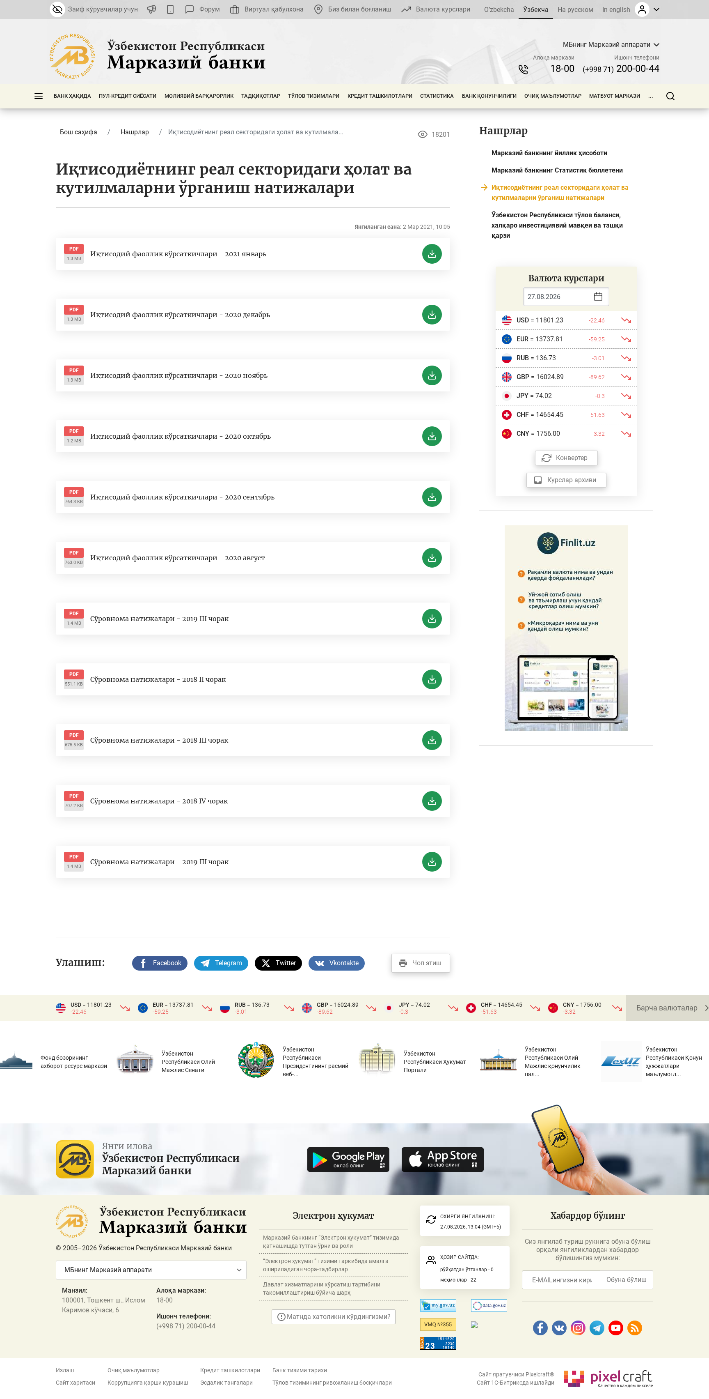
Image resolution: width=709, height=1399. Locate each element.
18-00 (562, 68)
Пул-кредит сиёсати (127, 96)
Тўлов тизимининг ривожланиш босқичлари (332, 1382)
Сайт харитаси (75, 1382)
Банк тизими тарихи (299, 1370)
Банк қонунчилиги (489, 96)
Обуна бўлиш (626, 1280)
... (650, 96)
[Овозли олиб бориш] (151, 9)
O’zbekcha (499, 10)
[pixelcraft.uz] (608, 1377)
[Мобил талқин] (170, 9)
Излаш (65, 1370)
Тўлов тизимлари (313, 96)
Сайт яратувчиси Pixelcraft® (516, 1374)
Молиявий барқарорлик (199, 96)
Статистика (437, 96)
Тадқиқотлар (260, 96)
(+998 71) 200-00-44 (185, 1326)
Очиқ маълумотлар (552, 96)
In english (616, 10)
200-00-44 (621, 68)
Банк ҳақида (72, 96)
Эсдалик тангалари (226, 1382)
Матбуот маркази (614, 96)
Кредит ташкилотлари (380, 96)
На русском (575, 10)
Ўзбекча (536, 10)
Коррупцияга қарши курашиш (147, 1382)
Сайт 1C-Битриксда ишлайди (515, 1382)
